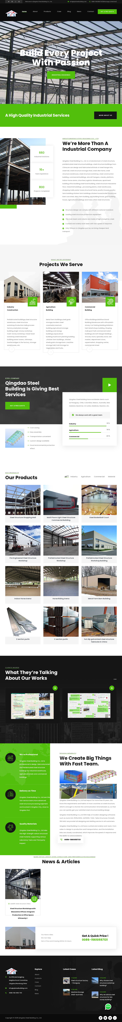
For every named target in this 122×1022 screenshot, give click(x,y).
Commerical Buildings (61, 88)
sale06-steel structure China (20, 904)
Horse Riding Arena (61, 598)
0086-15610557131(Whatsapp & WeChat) (104, 1)
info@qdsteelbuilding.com (78, 1)
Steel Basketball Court (99, 517)
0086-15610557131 (72, 839)
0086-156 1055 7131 (15, 993)
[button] (59, 97)
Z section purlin (23, 639)
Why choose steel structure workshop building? (107, 983)
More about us (105, 115)
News (79, 11)
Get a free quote (107, 11)
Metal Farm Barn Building (99, 598)
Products (47, 11)
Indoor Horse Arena (22, 598)
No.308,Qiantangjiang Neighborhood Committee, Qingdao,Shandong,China (18, 980)
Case (59, 11)
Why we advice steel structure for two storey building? (107, 997)
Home (24, 11)
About (35, 11)
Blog (69, 11)
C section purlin (61, 639)
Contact (90, 11)
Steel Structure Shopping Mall (23, 517)
